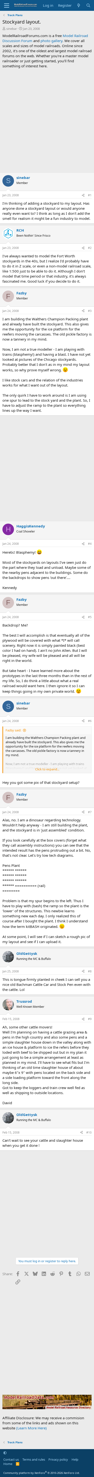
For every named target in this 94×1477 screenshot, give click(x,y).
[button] (4, 1452)
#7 (90, 812)
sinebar (11, 28)
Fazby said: (13, 730)
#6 (90, 721)
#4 (90, 544)
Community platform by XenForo (41, 1473)
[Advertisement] (47, 120)
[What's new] (78, 5)
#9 (90, 1019)
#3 (90, 311)
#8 (90, 971)
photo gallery (51, 40)
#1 (90, 195)
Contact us (11, 1459)
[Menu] (6, 5)
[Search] (88, 5)
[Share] (83, 195)
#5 (90, 617)
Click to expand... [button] (47, 769)
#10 (89, 1132)
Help (75, 1459)
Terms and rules (33, 1459)
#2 (90, 248)
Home (7, 1464)
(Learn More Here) (31, 1428)
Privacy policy (58, 1459)
